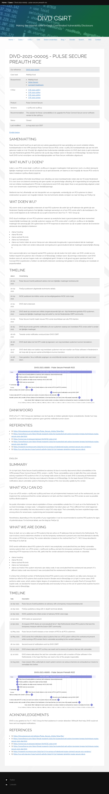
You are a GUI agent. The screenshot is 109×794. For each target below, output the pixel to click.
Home (4, 2)
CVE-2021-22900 (34, 98)
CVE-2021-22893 (34, 90)
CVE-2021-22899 (34, 95)
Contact (98, 40)
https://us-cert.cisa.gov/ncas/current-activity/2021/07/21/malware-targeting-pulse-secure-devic (49, 449)
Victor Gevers (33, 82)
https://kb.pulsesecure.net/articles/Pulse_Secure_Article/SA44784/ (39, 431)
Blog (62, 40)
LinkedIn (13, 784)
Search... (82, 40)
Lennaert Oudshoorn (36, 85)
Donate (72, 40)
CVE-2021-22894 (34, 92)
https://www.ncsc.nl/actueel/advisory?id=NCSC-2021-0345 (35, 439)
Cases (10, 2)
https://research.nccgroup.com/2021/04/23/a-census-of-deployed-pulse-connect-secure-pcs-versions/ (52, 447)
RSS (89, 40)
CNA (38, 40)
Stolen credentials (50, 40)
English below (14, 132)
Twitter (12, 780)
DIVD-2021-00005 (32, 70)
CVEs (30, 40)
